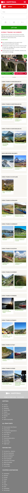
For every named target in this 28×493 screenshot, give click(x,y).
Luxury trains (7, 466)
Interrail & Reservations (9, 438)
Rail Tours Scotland (8, 457)
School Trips (6, 434)
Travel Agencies (7, 432)
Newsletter (6, 408)
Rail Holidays (7, 464)
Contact (5, 404)
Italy (5, 483)
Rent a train (6, 436)
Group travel (7, 414)
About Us (6, 406)
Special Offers (7, 410)
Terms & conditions (10, 397)
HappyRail (5, 401)
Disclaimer (20, 397)
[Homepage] (10, 2)
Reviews (6, 415)
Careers (5, 412)
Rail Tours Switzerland (9, 453)
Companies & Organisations (10, 430)
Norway (5, 477)
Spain (5, 481)
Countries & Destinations (10, 470)
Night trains (6, 443)
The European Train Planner (10, 427)
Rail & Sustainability (8, 419)
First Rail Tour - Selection (9, 451)
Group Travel (7, 429)
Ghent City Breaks (8, 462)
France (5, 479)
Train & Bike (6, 440)
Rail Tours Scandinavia (9, 455)
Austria (5, 484)
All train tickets (7, 423)
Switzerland (6, 473)
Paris (5, 486)
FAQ (5, 417)
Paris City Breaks (7, 458)
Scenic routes (7, 442)
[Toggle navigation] (25, 2)
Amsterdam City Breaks (9, 460)
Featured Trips (6, 447)
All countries (6, 490)
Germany (6, 475)
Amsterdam (6, 488)
